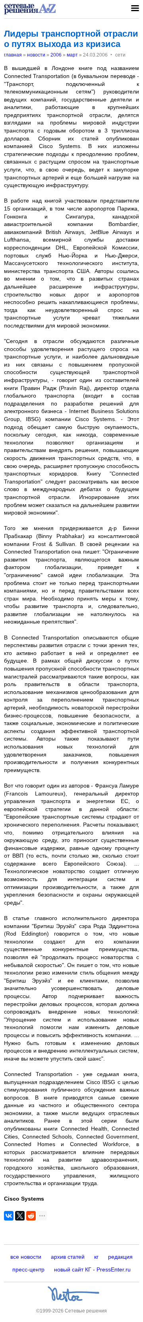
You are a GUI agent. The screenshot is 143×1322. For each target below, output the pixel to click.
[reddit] (31, 1216)
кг (96, 1257)
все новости (25, 1257)
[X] (20, 1216)
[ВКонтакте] (9, 1216)
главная (13, 55)
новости (36, 55)
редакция (120, 1257)
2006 (56, 55)
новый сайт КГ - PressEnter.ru (92, 1269)
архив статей (68, 1257)
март (72, 55)
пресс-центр (28, 1269)
